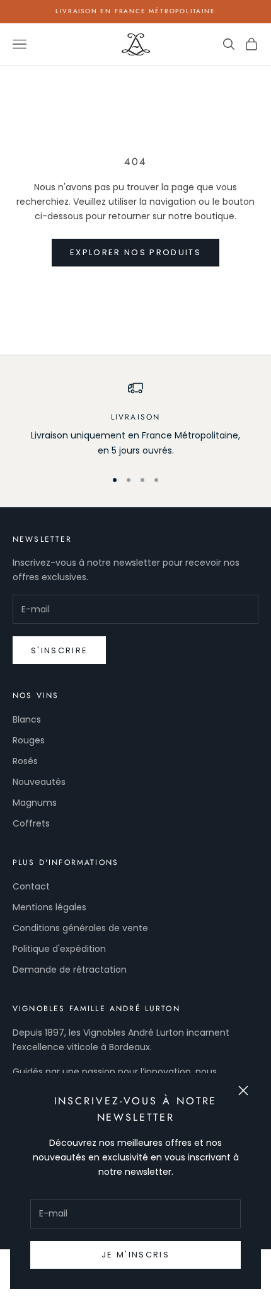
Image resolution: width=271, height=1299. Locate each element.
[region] (135, 419)
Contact (31, 886)
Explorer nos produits (135, 252)
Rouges (29, 740)
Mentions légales (49, 907)
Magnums (35, 802)
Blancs (27, 719)
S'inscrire (59, 650)
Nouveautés (39, 781)
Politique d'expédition (59, 948)
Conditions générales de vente (80, 928)
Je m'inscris (135, 1255)
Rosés (25, 761)
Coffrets (31, 823)
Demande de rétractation (70, 969)
